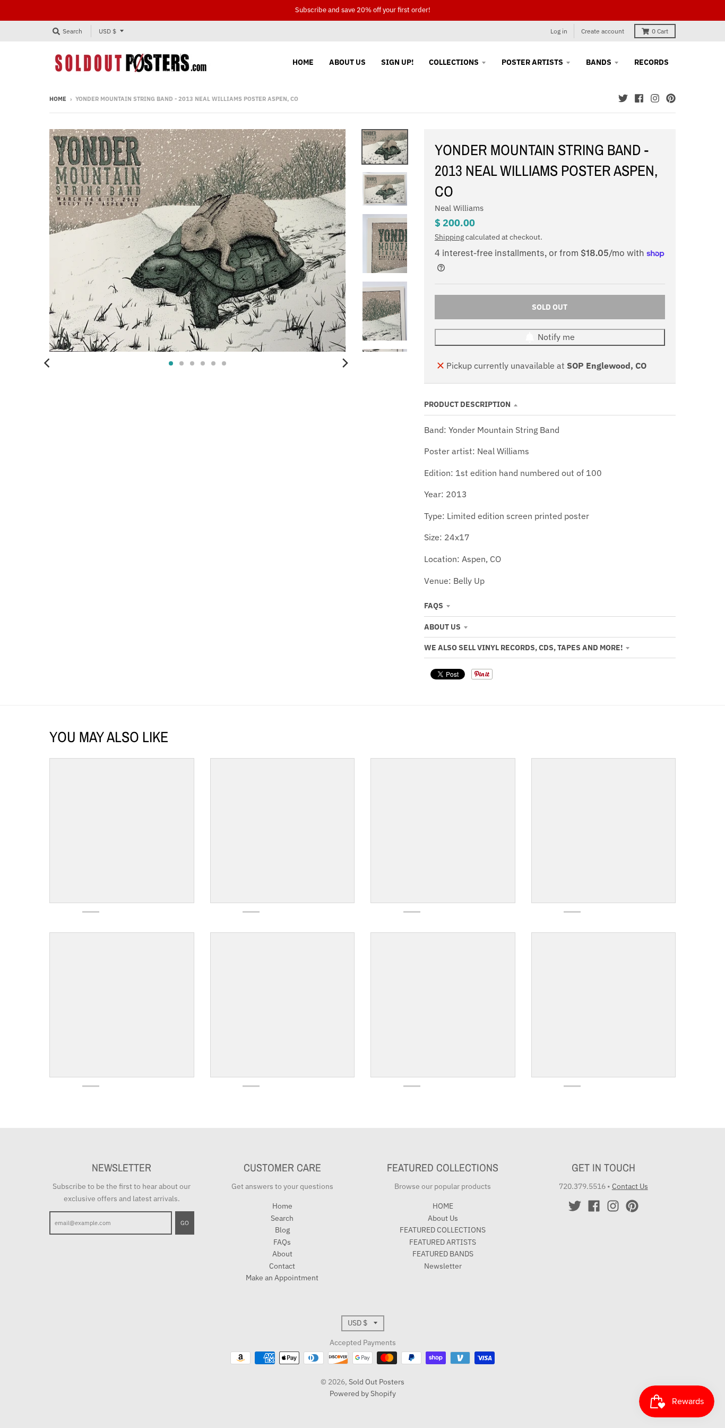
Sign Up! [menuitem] (397, 62)
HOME (443, 1206)
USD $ (107, 31)
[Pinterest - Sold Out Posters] (671, 98)
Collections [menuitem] (454, 62)
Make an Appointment (282, 1277)
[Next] (344, 363)
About (282, 1254)
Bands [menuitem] (598, 62)
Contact (282, 1266)
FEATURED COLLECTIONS (443, 1230)
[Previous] (48, 363)
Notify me (556, 337)
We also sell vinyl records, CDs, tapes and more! (523, 647)
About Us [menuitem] (347, 62)
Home (57, 99)
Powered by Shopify (363, 1393)
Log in (558, 31)
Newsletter (443, 1266)
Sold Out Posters (376, 1382)
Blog (282, 1230)
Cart (660, 31)
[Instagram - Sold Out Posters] (655, 98)
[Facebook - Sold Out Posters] (639, 98)
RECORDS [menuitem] (651, 62)
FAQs (433, 605)
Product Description (467, 404)
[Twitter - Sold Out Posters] (623, 98)
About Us (442, 627)
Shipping (449, 237)
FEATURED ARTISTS (442, 1242)
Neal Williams (459, 208)
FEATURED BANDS (442, 1254)
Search (282, 1218)
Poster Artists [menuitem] (532, 62)
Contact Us (630, 1186)
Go (184, 1223)
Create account (602, 31)
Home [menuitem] (303, 62)
